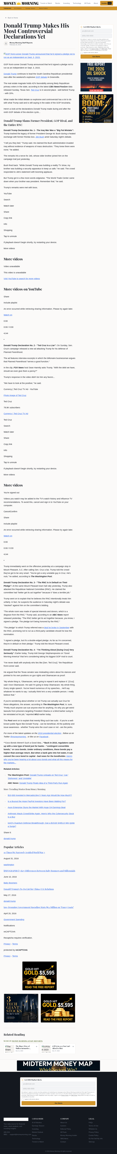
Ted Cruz (35, 90)
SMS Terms (104, 48)
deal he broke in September (56, 627)
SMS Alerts (64, 1138)
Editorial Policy (65, 1129)
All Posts (87, 3)
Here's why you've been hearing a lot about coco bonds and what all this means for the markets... (38, 759)
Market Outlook (43, 8)
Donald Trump (10, 74)
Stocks (57, 3)
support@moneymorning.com (20, 1134)
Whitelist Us (93, 1129)
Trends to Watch (46, 3)
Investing (66, 3)
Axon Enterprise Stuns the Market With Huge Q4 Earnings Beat (36, 807)
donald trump (10, 838)
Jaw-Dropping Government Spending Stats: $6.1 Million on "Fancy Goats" (39, 907)
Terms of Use (93, 1126)
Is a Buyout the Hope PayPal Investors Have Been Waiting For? (37, 801)
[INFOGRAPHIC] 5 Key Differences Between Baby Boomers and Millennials (39, 870)
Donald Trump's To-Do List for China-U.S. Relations (29, 889)
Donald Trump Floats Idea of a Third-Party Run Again (43, 783)
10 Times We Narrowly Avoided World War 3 (24, 852)
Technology (77, 3)
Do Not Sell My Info (96, 1138)
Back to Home (13, 18)
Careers (63, 1126)
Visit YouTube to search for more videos (22, 279)
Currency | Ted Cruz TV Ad (16, 413)
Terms (15, 944)
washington (9, 865)
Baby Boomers (10, 883)
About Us (63, 1122)
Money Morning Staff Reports (27, 1041)
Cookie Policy (93, 1135)
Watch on (8, 315)
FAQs (91, 1122)
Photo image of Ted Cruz (15, 395)
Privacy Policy (95, 48)
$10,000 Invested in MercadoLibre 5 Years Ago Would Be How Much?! (40, 795)
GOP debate (41, 77)
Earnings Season (30, 8)
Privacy (7, 944)
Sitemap (92, 1142)
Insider (106, 3)
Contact (63, 1142)
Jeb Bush (40, 137)
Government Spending (14, 919)
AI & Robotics (18, 8)
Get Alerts (96, 56)
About (96, 3)
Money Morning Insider (68, 1135)
